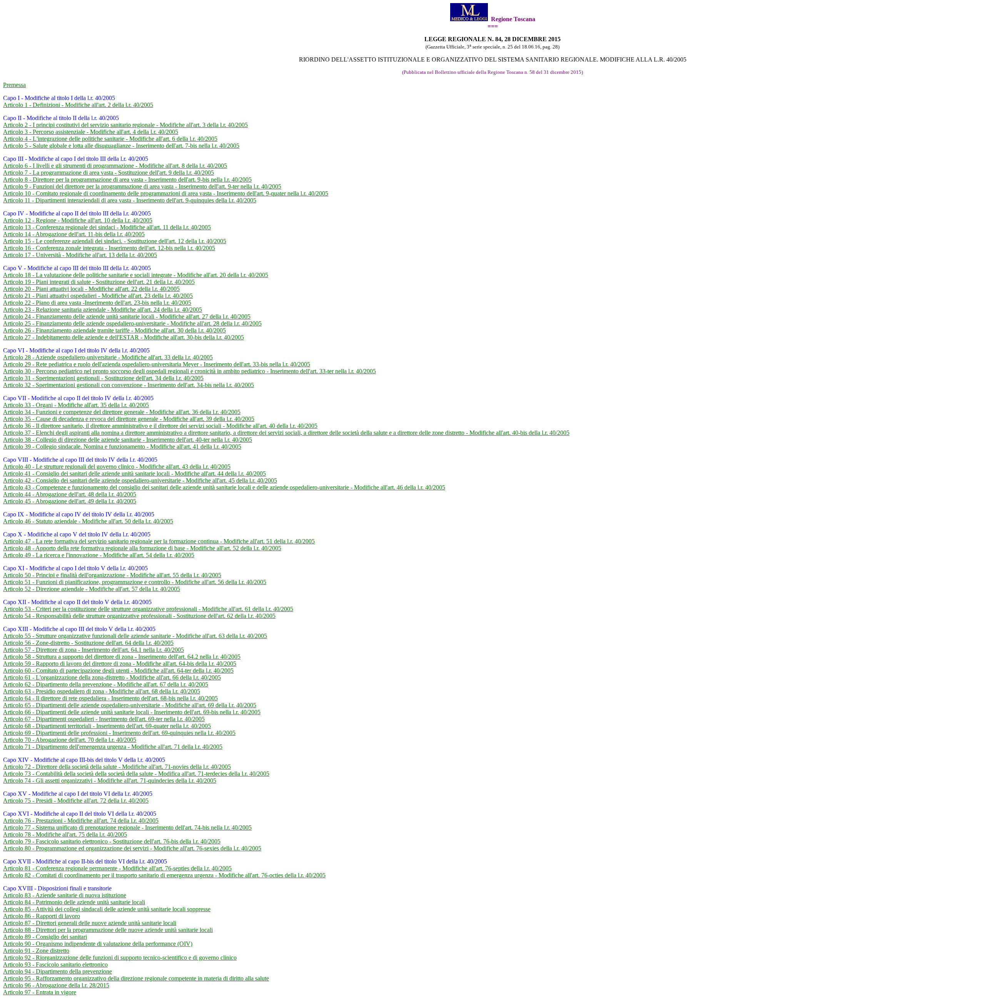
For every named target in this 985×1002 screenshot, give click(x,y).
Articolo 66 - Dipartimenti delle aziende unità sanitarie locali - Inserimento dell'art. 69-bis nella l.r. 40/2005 (131, 712)
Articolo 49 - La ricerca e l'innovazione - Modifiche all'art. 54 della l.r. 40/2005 (98, 555)
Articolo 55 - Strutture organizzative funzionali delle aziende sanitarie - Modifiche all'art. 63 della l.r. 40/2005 (135, 636)
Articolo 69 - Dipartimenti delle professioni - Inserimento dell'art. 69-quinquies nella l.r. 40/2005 (119, 733)
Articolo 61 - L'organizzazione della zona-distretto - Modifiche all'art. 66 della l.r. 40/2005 (112, 677)
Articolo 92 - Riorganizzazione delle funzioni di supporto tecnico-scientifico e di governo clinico (120, 957)
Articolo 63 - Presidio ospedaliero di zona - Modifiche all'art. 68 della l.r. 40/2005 (101, 691)
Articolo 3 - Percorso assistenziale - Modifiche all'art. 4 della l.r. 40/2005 (90, 132)
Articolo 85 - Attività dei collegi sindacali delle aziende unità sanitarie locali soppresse (106, 909)
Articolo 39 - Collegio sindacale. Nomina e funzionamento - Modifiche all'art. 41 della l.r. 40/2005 (122, 446)
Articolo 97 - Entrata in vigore (39, 992)
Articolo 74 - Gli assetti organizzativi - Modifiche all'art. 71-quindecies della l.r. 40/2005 (109, 780)
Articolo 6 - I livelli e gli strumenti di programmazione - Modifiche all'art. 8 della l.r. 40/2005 (115, 165)
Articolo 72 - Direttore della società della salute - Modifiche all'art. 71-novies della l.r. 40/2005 (117, 766)
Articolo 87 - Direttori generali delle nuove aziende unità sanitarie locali (89, 923)
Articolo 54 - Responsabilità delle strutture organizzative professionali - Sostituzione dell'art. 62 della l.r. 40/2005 (139, 616)
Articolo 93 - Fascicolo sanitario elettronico (55, 964)
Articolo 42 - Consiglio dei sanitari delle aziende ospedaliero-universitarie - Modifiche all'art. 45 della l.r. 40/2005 (140, 480)
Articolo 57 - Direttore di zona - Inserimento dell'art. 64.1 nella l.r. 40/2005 (93, 649)
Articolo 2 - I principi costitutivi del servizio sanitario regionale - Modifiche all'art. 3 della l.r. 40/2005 (125, 125)
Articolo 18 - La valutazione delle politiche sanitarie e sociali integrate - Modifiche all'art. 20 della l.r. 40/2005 (135, 275)
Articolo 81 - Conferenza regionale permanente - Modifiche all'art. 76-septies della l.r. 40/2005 (117, 868)
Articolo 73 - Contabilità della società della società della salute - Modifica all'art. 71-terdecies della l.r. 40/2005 (136, 773)
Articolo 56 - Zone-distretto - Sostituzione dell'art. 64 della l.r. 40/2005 (88, 643)
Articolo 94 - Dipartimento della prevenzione (57, 971)
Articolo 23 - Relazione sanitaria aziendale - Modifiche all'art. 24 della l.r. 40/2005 (102, 309)
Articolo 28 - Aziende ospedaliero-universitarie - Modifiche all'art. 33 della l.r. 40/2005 (108, 357)
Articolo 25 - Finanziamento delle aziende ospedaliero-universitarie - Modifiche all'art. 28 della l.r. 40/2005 (132, 323)
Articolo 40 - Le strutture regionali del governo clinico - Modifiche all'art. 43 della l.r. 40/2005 (116, 466)
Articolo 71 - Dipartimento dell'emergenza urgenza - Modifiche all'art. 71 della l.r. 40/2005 (112, 746)
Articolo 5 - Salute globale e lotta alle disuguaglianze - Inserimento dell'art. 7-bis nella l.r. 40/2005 (121, 145)
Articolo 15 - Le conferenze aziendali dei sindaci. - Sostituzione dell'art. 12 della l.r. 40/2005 (114, 241)
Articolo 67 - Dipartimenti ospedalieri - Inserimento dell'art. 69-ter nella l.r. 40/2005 (104, 719)
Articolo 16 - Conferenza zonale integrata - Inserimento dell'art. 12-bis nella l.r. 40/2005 (109, 248)
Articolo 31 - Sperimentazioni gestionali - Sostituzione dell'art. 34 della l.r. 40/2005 (103, 378)
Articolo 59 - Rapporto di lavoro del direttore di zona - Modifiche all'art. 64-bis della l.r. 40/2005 (119, 663)
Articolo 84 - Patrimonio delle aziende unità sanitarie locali (74, 902)
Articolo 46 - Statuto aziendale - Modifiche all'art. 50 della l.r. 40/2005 (88, 521)
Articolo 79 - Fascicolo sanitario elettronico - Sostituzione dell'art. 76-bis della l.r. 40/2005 (111, 841)
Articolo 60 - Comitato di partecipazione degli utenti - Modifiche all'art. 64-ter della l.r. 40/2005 (118, 670)
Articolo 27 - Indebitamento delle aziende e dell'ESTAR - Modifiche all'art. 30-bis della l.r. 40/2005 (123, 337)
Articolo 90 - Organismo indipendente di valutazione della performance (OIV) (97, 943)
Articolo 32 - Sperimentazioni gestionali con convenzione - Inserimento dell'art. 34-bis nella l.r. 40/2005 (128, 385)
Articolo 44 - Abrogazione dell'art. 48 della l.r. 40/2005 (69, 494)
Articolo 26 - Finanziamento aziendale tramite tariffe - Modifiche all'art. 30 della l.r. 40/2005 (114, 330)
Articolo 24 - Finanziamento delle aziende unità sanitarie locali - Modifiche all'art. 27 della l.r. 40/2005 (126, 316)
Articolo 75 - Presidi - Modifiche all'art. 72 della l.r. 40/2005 (76, 800)
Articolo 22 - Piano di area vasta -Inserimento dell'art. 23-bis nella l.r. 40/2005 (97, 302)
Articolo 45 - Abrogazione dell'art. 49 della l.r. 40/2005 (69, 501)
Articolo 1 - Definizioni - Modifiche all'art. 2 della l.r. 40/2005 (78, 105)
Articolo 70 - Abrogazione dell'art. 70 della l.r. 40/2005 (69, 739)
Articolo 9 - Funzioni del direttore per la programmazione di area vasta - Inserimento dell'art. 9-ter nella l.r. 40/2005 (142, 186)
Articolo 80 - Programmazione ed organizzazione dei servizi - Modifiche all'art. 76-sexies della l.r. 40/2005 (132, 848)
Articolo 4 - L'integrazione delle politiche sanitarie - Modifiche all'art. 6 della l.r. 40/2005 (110, 138)
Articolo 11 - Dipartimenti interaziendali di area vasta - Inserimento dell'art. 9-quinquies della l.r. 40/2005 (129, 200)
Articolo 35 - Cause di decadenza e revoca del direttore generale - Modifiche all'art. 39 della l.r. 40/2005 (128, 419)
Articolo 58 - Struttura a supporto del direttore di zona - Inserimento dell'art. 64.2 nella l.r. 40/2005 (121, 656)
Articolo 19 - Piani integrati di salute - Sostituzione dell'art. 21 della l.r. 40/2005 (99, 282)
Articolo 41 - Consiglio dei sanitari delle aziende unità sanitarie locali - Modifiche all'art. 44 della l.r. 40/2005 (134, 473)
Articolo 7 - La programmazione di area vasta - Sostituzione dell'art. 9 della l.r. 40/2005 (108, 172)
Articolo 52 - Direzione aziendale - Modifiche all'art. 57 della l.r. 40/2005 (91, 589)
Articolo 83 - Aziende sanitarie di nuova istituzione (64, 895)
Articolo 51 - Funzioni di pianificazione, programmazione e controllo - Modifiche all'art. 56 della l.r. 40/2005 (134, 582)
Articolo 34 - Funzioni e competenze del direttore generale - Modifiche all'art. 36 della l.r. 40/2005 (121, 412)
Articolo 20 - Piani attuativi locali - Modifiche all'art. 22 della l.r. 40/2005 (91, 289)
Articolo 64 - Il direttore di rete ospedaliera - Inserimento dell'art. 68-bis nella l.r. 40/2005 (110, 698)
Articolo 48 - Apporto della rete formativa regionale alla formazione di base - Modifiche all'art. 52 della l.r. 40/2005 (142, 548)
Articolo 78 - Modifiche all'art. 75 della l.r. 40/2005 (65, 834)
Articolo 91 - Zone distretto (36, 950)
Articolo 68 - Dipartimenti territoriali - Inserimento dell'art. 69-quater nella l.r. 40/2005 (107, 726)
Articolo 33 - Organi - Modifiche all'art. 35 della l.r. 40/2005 (76, 405)
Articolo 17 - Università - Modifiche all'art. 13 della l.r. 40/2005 (80, 255)
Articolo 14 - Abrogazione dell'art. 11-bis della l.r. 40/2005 (74, 234)
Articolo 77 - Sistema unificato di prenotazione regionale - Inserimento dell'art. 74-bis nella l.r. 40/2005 (127, 827)
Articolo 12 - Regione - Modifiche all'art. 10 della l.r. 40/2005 (77, 220)
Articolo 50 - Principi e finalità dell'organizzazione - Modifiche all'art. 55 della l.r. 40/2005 (112, 575)
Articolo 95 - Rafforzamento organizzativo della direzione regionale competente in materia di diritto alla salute (136, 978)
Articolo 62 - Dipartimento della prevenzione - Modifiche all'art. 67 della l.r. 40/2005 (105, 684)
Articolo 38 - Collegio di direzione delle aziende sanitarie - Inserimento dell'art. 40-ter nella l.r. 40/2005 (127, 439)
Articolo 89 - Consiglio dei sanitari (45, 937)
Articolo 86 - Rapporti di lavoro (41, 916)
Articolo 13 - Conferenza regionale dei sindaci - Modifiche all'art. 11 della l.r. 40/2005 (107, 227)
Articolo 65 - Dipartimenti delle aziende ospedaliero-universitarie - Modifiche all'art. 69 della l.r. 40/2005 (129, 705)
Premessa (14, 85)
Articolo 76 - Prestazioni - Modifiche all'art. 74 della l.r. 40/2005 (81, 820)
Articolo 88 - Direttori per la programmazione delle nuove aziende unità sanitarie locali (108, 930)
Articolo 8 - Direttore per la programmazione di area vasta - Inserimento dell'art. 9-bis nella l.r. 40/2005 (127, 179)
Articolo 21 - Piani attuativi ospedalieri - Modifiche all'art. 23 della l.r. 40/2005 (98, 295)
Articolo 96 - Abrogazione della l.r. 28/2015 (56, 985)
